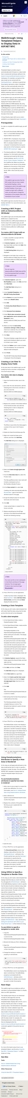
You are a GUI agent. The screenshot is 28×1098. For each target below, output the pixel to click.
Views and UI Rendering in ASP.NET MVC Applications (10, 33)
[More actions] (25, 34)
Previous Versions (13, 1089)
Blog (20, 1089)
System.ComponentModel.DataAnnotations (13, 76)
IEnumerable (7, 492)
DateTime (9, 598)
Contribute (3, 1091)
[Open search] (21, 16)
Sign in (25, 15)
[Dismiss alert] (26, 2)
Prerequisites (5, 57)
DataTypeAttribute (6, 82)
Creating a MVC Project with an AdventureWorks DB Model (13, 59)
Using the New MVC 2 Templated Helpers (12, 1072)
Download (22, 119)
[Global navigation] (1, 16)
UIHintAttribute (15, 882)
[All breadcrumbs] (2, 34)
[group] (15, 399)
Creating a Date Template (8, 64)
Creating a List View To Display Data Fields (12, 62)
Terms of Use (19, 1094)
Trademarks (4, 1096)
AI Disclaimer (4, 1089)
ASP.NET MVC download (10, 149)
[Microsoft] (14, 16)
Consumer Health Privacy (7, 1094)
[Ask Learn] (19, 34)
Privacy (9, 1091)
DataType (22, 856)
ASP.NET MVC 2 (5, 205)
